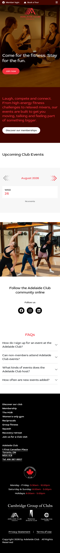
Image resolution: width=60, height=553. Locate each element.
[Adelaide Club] (30, 14)
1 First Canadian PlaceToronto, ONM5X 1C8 (15, 452)
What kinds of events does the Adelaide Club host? (23, 369)
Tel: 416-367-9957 (12, 459)
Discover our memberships (21, 130)
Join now (11, 71)
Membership (9, 408)
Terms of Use (44, 531)
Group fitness (10, 424)
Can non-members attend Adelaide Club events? (26, 357)
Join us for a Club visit (14, 436)
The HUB (7, 412)
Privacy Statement (19, 531)
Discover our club (12, 404)
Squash (6, 428)
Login (2, 551)
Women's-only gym (13, 416)
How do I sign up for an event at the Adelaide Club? (26, 344)
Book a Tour (33, 2)
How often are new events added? (26, 380)
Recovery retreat (12, 432)
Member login (12, 2)
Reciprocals (9, 420)
